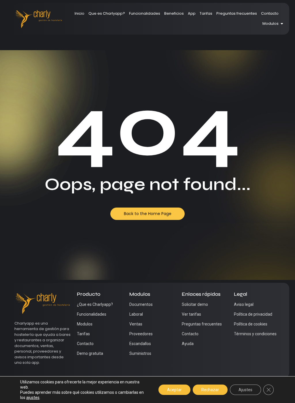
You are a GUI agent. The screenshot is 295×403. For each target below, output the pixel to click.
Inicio (79, 13)
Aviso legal (244, 304)
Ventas (135, 324)
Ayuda (188, 343)
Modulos (270, 23)
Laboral (136, 314)
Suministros (140, 353)
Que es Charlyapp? (106, 13)
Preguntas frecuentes (236, 13)
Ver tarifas (191, 314)
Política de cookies (250, 324)
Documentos (141, 304)
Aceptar (174, 389)
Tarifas (206, 13)
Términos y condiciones (255, 334)
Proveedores (141, 334)
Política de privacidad (253, 314)
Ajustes (245, 389)
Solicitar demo (195, 304)
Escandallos (140, 343)
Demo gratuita (90, 353)
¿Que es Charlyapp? (95, 304)
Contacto (270, 13)
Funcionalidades (144, 13)
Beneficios (174, 13)
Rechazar (210, 389)
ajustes (32, 397)
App (192, 13)
